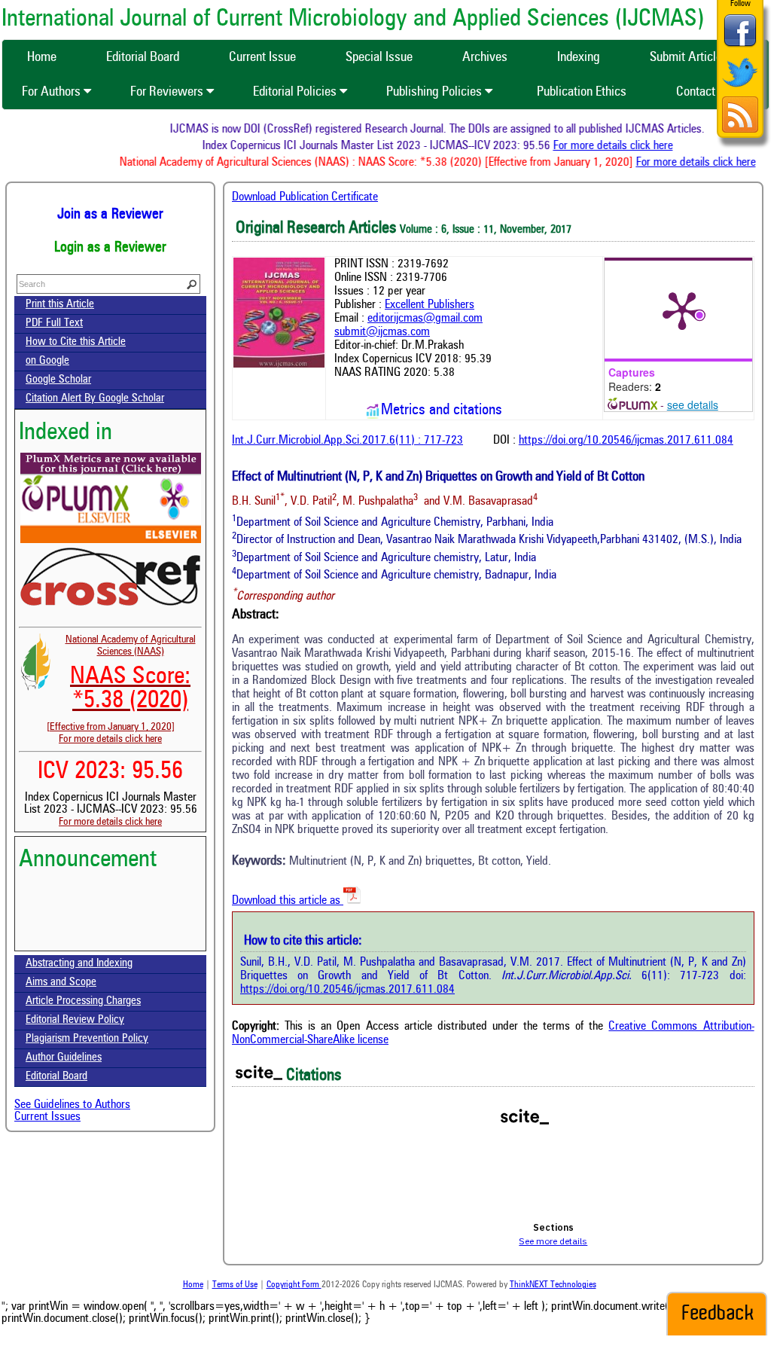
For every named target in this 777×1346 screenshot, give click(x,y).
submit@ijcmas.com (382, 332)
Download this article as (287, 901)
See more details (553, 1241)
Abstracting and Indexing (79, 963)
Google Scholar (58, 380)
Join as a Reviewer (110, 214)
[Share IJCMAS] (740, 46)
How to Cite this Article (76, 342)
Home (193, 1285)
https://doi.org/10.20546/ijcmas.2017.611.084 (626, 441)
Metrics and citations (441, 410)
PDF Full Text (54, 323)
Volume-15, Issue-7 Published (110, 943)
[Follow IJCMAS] (740, 88)
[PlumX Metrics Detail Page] (682, 309)
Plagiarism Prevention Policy (87, 1039)
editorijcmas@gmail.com (425, 319)
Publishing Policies (435, 92)
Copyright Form (294, 1285)
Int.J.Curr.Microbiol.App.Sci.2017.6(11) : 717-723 (347, 441)
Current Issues (47, 1117)
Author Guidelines (64, 1058)
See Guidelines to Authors (72, 1105)
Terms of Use (234, 1285)
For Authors (53, 92)
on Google (47, 361)
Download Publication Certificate (305, 197)
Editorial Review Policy (75, 1020)
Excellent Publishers (429, 305)
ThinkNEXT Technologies (553, 1285)
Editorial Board (56, 1076)
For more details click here (621, 146)
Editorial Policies (296, 92)
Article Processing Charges (83, 1001)
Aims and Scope (61, 982)
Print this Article (60, 304)
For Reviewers (168, 92)
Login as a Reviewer (110, 248)
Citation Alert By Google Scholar (95, 398)
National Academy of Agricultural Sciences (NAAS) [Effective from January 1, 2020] (121, 683)
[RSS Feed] (740, 131)
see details (692, 404)
